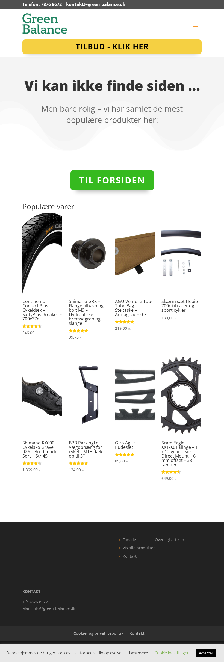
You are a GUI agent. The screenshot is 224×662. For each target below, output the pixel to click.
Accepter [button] (206, 653)
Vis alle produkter (139, 547)
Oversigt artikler (169, 539)
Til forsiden (112, 180)
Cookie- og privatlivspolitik (98, 633)
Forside (129, 539)
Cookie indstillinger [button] (172, 652)
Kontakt (130, 556)
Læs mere (138, 652)
